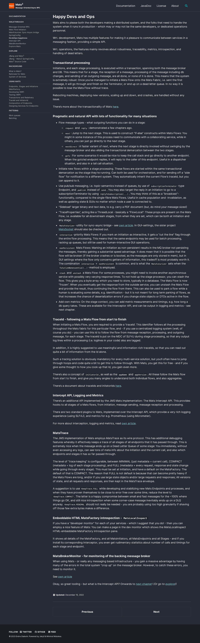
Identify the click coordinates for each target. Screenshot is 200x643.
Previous (87, 611)
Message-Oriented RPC (19, 27)
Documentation (125, 5)
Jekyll (42, 636)
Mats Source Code (17, 61)
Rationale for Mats (17, 74)
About (175, 5)
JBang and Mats (16, 56)
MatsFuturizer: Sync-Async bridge (24, 32)
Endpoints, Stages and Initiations (23, 86)
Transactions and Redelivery (21, 97)
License (161, 5)
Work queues (14, 115)
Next (156, 611)
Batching (13, 118)
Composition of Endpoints (20, 103)
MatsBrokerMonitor (17, 43)
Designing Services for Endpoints (23, 106)
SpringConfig (14, 35)
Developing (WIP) (16, 92)
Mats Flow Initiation (17, 30)
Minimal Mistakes (54, 636)
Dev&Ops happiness (18, 38)
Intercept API (14, 41)
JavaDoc (146, 5)
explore (170, 583)
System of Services (17, 77)
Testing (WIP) (15, 95)
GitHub (41, 632)
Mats (28, 6)
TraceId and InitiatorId (18, 100)
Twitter (27, 632)
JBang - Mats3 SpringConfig (21, 59)
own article (126, 225)
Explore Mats (15, 46)
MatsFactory (14, 89)
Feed (53, 632)
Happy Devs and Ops (74, 16)
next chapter (144, 583)
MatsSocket (66, 229)
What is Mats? (15, 71)
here (115, 106)
